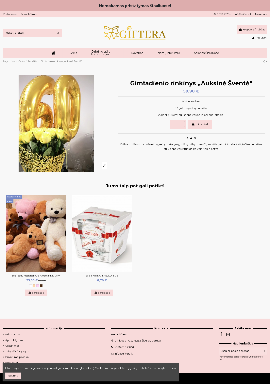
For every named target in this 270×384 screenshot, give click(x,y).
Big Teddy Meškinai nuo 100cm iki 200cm (36, 275)
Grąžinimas (12, 345)
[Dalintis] (187, 138)
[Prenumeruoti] (263, 350)
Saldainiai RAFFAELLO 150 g (102, 275)
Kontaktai (11, 362)
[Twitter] (191, 138)
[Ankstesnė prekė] (264, 61)
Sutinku (13, 375)
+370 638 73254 (221, 13)
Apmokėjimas (29, 13)
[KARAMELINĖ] (34, 285)
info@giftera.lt (243, 13)
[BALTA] (30, 285)
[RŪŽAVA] (37, 285)
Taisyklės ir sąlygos (17, 351)
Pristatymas (10, 13)
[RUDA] (41, 285)
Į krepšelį (203, 124)
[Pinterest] (195, 138)
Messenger (261, 13)
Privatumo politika (17, 357)
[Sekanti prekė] (266, 61)
